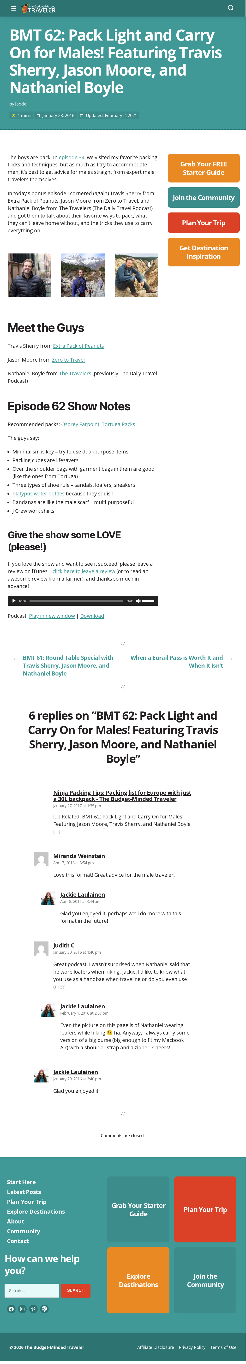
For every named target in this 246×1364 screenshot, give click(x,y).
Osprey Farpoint (80, 424)
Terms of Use (223, 1347)
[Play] (14, 601)
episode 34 (71, 157)
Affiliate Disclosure (155, 1347)
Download (92, 615)
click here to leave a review (84, 571)
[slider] (149, 600)
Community (23, 1231)
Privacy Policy (192, 1347)
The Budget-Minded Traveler (54, 1347)
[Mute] (138, 601)
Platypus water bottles (38, 493)
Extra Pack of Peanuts (78, 345)
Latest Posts (24, 1192)
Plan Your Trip (27, 1201)
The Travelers (75, 373)
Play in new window (52, 615)
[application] (83, 601)
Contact (18, 1241)
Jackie (20, 104)
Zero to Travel (68, 359)
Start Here (21, 1182)
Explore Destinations (36, 1211)
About (15, 1221)
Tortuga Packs (118, 424)
